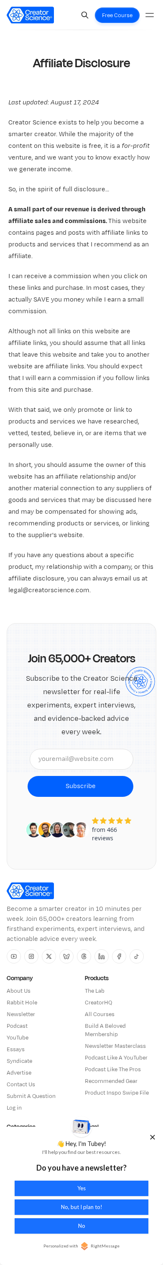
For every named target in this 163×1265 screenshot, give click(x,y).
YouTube (17, 1038)
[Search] (85, 15)
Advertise (19, 1073)
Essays (16, 1049)
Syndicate (19, 1061)
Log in (14, 1108)
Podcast (17, 1026)
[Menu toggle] (149, 15)
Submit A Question (31, 1096)
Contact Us (21, 1084)
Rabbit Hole (22, 1002)
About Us (19, 991)
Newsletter (21, 1014)
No (81, 1225)
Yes (81, 1188)
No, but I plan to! (81, 1207)
